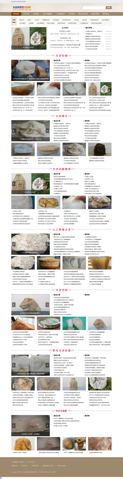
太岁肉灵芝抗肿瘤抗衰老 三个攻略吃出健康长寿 (100, 342)
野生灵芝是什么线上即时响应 (45, 223)
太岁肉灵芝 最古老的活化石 (71, 221)
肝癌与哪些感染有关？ (90, 184)
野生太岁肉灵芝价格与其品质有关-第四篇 (95, 65)
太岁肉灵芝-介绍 (65, 38)
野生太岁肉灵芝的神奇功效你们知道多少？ (74, 340)
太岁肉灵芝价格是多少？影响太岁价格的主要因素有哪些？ (65, 45)
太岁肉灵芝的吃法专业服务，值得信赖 (99, 221)
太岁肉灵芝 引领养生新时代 (96, 218)
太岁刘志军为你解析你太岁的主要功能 (74, 337)
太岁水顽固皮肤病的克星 (60, 191)
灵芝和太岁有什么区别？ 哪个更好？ (63, 362)
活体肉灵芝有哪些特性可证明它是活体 (64, 249)
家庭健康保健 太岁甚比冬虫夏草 (97, 216)
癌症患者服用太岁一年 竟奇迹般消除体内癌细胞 (66, 184)
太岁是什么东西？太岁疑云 (61, 425)
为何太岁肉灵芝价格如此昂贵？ (62, 77)
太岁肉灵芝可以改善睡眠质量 (61, 302)
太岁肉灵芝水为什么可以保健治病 (62, 314)
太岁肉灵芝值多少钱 (59, 370)
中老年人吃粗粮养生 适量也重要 (46, 405)
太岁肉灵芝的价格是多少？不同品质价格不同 (65, 72)
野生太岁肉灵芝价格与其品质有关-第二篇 (23, 105)
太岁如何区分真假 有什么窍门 (62, 372)
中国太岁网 (14, 465)
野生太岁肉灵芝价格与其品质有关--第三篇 (100, 102)
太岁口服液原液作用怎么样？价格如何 (64, 300)
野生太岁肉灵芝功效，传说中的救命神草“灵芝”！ (99, 345)
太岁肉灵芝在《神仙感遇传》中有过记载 (95, 358)
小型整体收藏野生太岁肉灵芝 (20, 163)
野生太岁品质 (50, 23)
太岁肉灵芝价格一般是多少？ (96, 107)
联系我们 (106, 14)
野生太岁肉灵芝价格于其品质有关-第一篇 (74, 102)
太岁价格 (26, 14)
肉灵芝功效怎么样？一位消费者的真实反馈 (48, 342)
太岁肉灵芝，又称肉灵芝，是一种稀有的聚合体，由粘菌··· (65, 40)
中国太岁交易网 (61, 465)
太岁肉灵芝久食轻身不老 (70, 344)
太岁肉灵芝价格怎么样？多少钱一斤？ (64, 68)
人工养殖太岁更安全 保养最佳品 (46, 284)
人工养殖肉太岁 (84, 23)
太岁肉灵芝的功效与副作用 (45, 344)
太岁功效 (72, 14)
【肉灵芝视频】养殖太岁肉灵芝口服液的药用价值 (66, 421)
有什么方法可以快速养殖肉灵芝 (72, 281)
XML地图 (52, 472)
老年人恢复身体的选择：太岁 (45, 397)
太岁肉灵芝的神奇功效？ (44, 332)
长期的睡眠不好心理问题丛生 (92, 186)
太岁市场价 (56, 20)
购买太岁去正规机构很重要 (71, 405)
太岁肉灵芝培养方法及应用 (20, 279)
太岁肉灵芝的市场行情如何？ (92, 75)
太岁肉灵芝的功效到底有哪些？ (62, 297)
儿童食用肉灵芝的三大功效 (20, 339)
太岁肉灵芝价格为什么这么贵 (61, 75)
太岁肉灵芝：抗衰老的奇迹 (71, 342)
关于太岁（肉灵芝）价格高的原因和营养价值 (48, 110)
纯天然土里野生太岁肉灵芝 (45, 163)
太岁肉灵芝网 (34, 465)
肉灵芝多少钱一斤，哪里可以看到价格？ (99, 105)
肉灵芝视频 (95, 14)
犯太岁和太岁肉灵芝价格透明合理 (98, 223)
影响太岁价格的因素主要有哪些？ (93, 72)
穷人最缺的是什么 (58, 181)
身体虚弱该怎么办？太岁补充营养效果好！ (23, 337)
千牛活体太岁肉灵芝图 (91, 49)
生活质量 (31, 23)
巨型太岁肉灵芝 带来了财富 (92, 191)
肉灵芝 (29, 20)
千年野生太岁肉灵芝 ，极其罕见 (93, 31)
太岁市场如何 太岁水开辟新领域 (93, 193)
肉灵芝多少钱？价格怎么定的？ (93, 80)
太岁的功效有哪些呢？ (95, 337)
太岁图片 (36, 14)
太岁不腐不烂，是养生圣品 (45, 337)
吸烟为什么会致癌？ (90, 181)
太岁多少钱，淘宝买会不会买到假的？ (48, 105)
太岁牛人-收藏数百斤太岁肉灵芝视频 (63, 418)
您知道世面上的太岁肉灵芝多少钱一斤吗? (74, 107)
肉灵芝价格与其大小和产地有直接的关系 (48, 107)
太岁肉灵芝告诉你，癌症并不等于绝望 (64, 304)
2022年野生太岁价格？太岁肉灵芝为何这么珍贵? (66, 70)
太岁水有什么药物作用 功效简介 (72, 397)
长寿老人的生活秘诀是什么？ (92, 188)
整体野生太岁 (46, 20)
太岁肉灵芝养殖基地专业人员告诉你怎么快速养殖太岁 (67, 252)
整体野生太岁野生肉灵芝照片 (93, 36)
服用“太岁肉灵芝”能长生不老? (20, 402)
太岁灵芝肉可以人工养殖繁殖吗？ (62, 239)
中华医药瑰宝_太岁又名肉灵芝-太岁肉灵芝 (48, 403)
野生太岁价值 (83, 14)
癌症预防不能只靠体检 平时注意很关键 (95, 365)
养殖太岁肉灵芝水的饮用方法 (61, 360)
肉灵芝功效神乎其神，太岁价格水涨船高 (23, 102)
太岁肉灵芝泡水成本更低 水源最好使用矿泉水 (49, 216)
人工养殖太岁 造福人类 (44, 281)
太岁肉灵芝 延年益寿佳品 (70, 218)
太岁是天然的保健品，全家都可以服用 (64, 365)
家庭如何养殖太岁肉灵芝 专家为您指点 (23, 284)
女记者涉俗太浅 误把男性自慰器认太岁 (23, 218)
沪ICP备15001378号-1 (44, 472)
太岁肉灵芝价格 (66, 20)
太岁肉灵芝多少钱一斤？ (70, 110)
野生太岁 (21, 20)
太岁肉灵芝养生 (72, 23)
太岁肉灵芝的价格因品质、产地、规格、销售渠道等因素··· (65, 47)
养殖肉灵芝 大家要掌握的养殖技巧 (73, 284)
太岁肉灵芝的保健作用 (59, 309)
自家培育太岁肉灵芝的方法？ (61, 242)
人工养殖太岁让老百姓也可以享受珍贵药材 (99, 279)
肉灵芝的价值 (61, 23)
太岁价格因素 (40, 23)
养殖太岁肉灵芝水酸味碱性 (61, 244)
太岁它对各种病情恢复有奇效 (20, 400)
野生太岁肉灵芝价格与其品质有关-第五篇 (100, 110)
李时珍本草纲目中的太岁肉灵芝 (93, 360)
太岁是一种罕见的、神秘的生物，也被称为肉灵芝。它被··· (65, 34)
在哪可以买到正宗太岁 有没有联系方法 (64, 375)
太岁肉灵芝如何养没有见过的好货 (21, 223)
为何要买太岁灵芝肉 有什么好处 (97, 397)
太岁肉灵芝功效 (94, 20)
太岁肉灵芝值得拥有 (69, 223)
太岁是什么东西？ (65, 31)
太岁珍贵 (84, 20)
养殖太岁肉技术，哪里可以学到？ (62, 254)
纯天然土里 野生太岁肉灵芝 (92, 44)
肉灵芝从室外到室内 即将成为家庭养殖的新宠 (74, 279)
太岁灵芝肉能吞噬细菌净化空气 (62, 307)
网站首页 (16, 14)
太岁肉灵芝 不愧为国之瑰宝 (20, 221)
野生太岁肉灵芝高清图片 (91, 46)
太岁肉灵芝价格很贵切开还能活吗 (62, 80)
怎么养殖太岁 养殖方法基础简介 (93, 372)
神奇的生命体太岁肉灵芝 (95, 400)
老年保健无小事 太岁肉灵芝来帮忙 (47, 218)
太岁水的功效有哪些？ (18, 342)
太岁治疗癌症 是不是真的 (60, 367)
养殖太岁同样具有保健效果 (96, 281)
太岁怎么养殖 (41, 279)
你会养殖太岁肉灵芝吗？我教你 (93, 246)
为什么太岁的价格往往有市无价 (62, 65)
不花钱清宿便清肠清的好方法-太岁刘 (63, 179)
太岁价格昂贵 (105, 20)
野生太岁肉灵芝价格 (18, 405)
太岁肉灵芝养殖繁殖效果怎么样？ (47, 276)
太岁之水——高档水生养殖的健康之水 (23, 281)
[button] (47, 70)
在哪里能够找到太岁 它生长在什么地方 (99, 405)
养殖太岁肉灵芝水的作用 (60, 312)
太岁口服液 (22, 23)
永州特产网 (24, 465)
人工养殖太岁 (60, 14)
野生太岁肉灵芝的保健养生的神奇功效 (74, 402)
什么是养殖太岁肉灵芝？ (60, 246)
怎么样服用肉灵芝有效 (44, 339)
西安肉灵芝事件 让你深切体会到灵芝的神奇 (65, 358)
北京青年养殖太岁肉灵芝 (60, 423)
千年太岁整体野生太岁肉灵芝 (93, 41)
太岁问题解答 (47, 14)
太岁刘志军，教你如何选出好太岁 (93, 370)
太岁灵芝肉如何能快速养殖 (92, 242)
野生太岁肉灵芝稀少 (96, 23)
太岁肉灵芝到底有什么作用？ (20, 344)
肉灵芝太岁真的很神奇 (59, 176)
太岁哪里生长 (88, 34)
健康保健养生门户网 (48, 465)
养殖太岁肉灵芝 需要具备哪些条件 (22, 276)
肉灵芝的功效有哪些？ (95, 339)
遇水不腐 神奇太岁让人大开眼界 (72, 216)
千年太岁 (36, 20)
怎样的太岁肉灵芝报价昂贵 (92, 77)
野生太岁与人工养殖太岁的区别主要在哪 (64, 237)
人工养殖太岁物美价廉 (95, 284)
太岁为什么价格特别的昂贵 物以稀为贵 (95, 375)
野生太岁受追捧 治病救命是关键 (46, 400)
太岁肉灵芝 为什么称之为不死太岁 (47, 221)
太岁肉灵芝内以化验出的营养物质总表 (99, 402)
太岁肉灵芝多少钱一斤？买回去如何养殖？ (23, 110)
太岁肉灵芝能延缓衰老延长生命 (93, 362)
